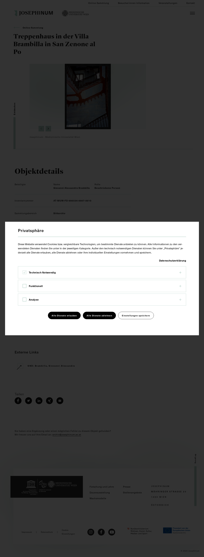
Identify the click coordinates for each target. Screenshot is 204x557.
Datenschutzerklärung (172, 260)
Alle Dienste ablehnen (99, 315)
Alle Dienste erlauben (64, 315)
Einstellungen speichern (136, 315)
